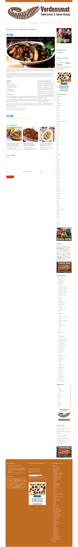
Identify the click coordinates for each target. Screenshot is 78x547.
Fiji (57, 130)
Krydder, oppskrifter (45, 22)
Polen (58, 179)
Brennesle (60, 285)
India (57, 142)
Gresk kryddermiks (61, 302)
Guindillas (60, 306)
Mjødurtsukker (60, 332)
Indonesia (58, 144)
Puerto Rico (59, 182)
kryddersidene (51, 83)
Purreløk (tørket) (61, 350)
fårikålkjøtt (67, 248)
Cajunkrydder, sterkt (62, 295)
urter (63, 259)
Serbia (58, 191)
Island (58, 149)
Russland (58, 188)
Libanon (58, 165)
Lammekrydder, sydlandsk (63, 320)
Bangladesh (59, 105)
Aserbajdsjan (59, 103)
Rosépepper (60, 357)
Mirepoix (59, 329)
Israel (58, 151)
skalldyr (64, 256)
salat (57, 256)
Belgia (58, 107)
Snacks (59, 399)
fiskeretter (67, 247)
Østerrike (68, 259)
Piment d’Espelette (61, 344)
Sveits (58, 200)
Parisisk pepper (61, 343)
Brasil (58, 110)
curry (64, 247)
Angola (58, 101)
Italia (7, 118)
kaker (67, 250)
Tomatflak (55, 534)
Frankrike (58, 133)
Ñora (59, 334)
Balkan (66, 246)
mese (66, 253)
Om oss (54, 22)
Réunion (58, 184)
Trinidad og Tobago (60, 209)
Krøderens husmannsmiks (63, 316)
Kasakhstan (59, 154)
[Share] (12, 35)
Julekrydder (60, 313)
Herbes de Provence (57, 487)
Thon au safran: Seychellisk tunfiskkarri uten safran (17, 469)
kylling (68, 251)
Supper (59, 403)
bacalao (63, 246)
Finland (58, 131)
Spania (58, 196)
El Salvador (59, 126)
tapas (67, 257)
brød (58, 247)
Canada (58, 114)
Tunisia (58, 210)
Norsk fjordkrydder (61, 336)
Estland (58, 128)
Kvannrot (60, 318)
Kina (57, 158)
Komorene (58, 161)
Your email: (59, 60)
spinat (63, 257)
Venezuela (58, 221)
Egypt (58, 124)
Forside (16, 22)
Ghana (58, 137)
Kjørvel (54, 492)
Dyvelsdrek (60, 297)
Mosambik (58, 172)
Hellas (58, 140)
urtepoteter (29, 118)
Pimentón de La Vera (62, 346)
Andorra (58, 100)
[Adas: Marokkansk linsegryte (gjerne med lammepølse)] (14, 134)
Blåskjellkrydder (61, 281)
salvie (47, 101)
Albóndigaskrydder (61, 279)
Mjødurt (59, 330)
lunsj (64, 253)
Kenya (58, 156)
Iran (57, 145)
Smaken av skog (61, 367)
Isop (59, 311)
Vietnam (58, 223)
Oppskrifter (23, 22)
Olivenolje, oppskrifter (33, 22)
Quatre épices (60, 351)
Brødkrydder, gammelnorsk (63, 288)
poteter (17, 118)
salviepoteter (22, 118)
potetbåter (14, 118)
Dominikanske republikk (61, 121)
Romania (58, 186)
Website (41, 171)
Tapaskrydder (60, 371)
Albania (58, 98)
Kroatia (58, 163)
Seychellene (59, 193)
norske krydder (9, 484)
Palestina (58, 177)
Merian (59, 327)
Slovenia (58, 195)
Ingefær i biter (60, 309)
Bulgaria (58, 112)
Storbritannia (59, 198)
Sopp (59, 401)
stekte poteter (26, 118)
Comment (7, 157)
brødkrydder (61, 247)
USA (57, 219)
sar (26, 484)
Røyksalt (59, 360)
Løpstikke (60, 323)
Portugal (66, 254)
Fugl (59, 393)
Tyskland (58, 214)
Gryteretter (60, 395)
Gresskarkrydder (61, 304)
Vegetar (11, 31)
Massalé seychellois (61, 325)
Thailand (58, 207)
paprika (61, 254)
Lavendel (55, 497)
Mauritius (58, 170)
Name (7, 171)
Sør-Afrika (58, 203)
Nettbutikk (60, 22)
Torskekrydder (60, 374)
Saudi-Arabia (59, 189)
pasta (63, 254)
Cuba (58, 117)
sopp (67, 256)
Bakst (59, 386)
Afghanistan (59, 96)
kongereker (8, 483)
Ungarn (58, 217)
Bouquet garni (60, 283)
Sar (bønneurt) (61, 364)
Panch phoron (60, 337)
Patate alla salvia (11, 118)
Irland (58, 147)
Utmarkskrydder (61, 376)
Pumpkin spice (61, 348)
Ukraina (58, 216)
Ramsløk (59, 353)
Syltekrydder (60, 369)
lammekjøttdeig (61, 253)
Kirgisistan (58, 159)
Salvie (59, 362)
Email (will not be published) (27, 171)
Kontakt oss (54, 465)
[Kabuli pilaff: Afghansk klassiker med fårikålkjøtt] (30, 134)
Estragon (60, 299)
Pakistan (58, 175)
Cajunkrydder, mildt (61, 293)
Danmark (58, 119)
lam (58, 253)
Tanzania (58, 205)
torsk (70, 257)
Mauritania (58, 168)
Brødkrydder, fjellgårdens (62, 286)
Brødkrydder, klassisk (62, 290)
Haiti (57, 138)
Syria (57, 202)
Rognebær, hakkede (62, 355)
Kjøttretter (60, 397)
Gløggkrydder (60, 300)
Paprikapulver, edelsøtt (62, 339)
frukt (21, 480)
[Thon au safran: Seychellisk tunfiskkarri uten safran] (47, 134)
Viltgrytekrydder (61, 378)
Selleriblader (55, 529)
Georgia (58, 135)
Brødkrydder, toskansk (62, 292)
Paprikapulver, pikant (62, 341)
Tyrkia (58, 212)
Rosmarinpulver (61, 358)
